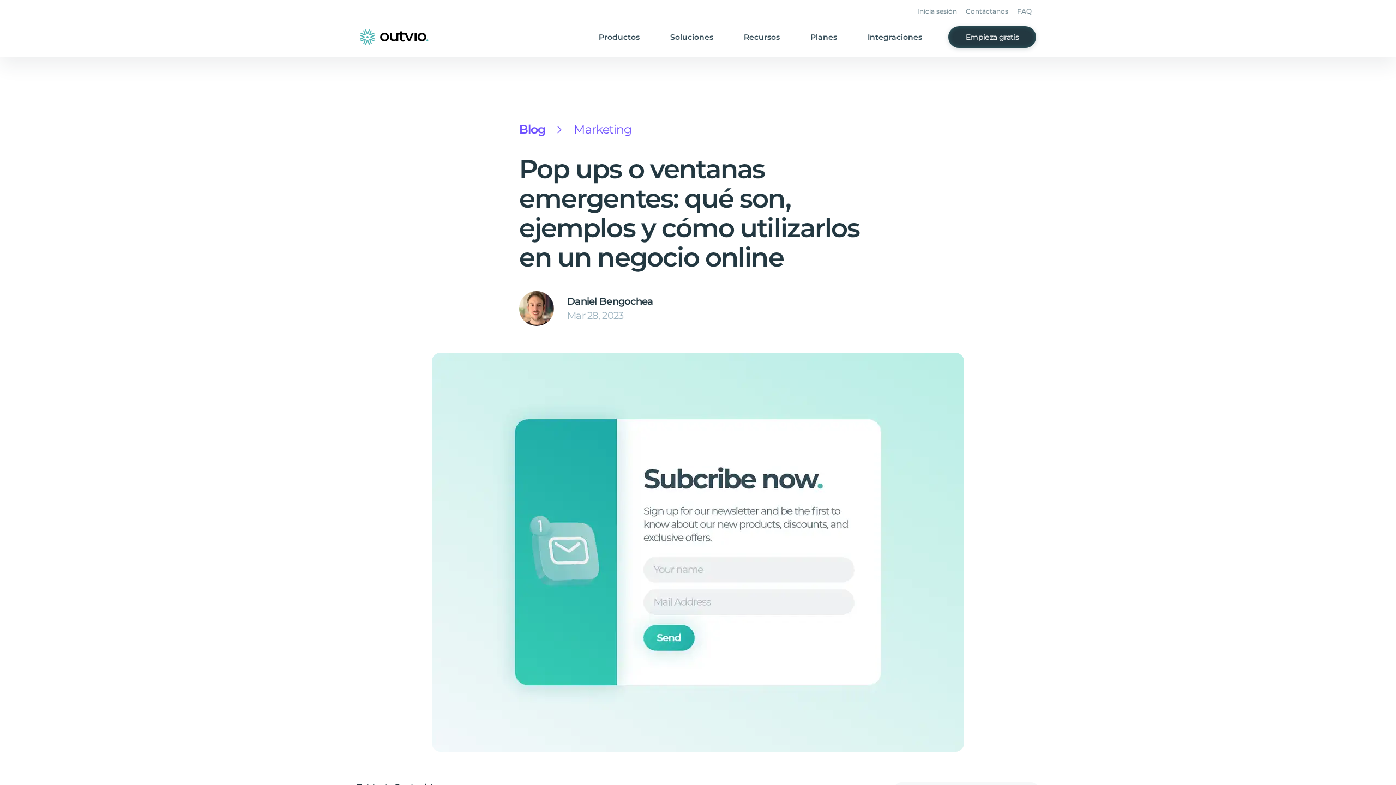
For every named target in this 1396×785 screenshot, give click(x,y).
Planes (823, 37)
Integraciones (895, 37)
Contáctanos (987, 11)
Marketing (602, 129)
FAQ (1024, 11)
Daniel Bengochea (610, 301)
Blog (532, 129)
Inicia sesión (937, 11)
